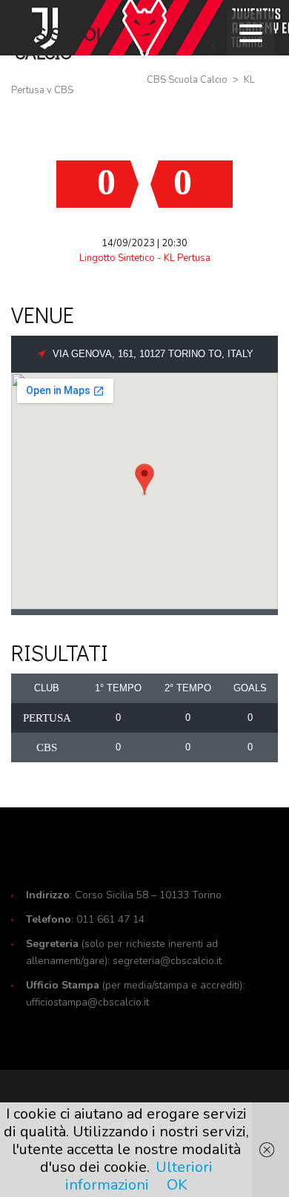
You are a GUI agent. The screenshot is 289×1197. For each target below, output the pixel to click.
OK (177, 1185)
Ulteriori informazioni (139, 1176)
